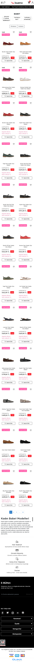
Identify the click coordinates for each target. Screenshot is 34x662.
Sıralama (20, 26)
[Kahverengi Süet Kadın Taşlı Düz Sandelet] (8, 357)
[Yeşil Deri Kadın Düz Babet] (8, 152)
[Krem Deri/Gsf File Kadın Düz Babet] (25, 152)
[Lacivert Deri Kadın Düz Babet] (8, 316)
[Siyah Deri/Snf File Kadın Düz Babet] (8, 193)
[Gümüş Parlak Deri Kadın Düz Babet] (25, 76)
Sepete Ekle (9, 60)
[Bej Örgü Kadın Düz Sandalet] (8, 480)
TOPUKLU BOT (6, 18)
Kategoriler (17, 629)
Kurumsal (17, 618)
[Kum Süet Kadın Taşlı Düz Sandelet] (25, 398)
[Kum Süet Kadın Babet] (8, 439)
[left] (3, 18)
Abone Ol (29, 594)
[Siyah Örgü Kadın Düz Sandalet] (25, 480)
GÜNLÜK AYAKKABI (27, 18)
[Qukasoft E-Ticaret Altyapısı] (17, 660)
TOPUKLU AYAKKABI (17, 18)
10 (23, 512)
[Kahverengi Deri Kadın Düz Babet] (8, 76)
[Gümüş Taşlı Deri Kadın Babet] (8, 398)
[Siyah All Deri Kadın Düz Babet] (8, 234)
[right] (30, 18)
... (19, 512)
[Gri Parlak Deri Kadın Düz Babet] (25, 275)
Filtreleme (13, 26)
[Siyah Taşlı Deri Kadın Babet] (25, 357)
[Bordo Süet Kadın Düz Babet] (8, 41)
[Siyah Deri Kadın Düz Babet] (25, 112)
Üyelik (17, 624)
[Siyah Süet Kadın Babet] (25, 439)
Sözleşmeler (17, 634)
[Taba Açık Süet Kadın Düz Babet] (25, 41)
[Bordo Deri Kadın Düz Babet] (8, 112)
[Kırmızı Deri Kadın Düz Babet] (25, 234)
